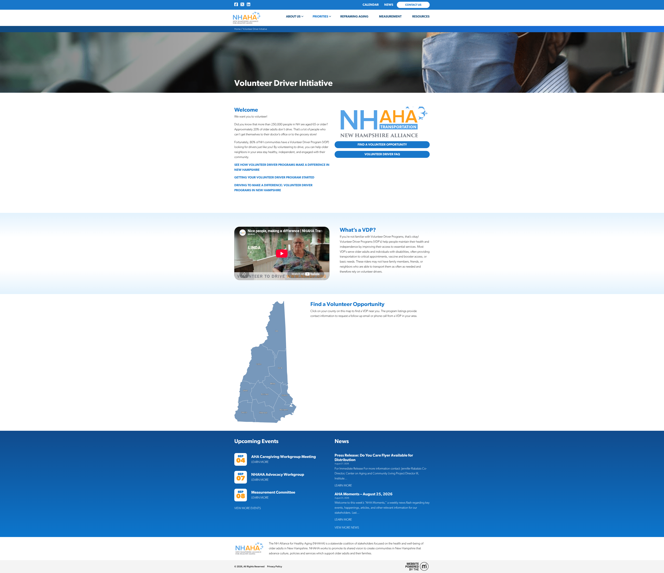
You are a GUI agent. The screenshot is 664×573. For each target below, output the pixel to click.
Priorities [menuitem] (320, 16)
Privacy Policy (274, 566)
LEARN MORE (260, 462)
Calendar (371, 4)
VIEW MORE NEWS (347, 527)
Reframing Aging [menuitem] (354, 16)
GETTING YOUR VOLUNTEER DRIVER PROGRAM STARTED (274, 177)
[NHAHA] (246, 18)
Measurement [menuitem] (390, 16)
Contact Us (413, 4)
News (388, 4)
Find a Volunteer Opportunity (382, 144)
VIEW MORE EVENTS (247, 508)
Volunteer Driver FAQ (382, 154)
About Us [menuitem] (293, 16)
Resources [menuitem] (421, 16)
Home (237, 29)
